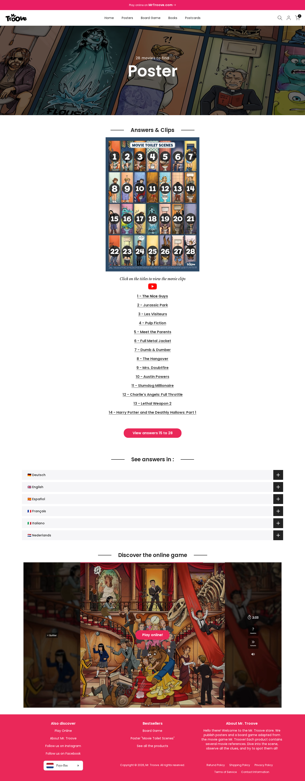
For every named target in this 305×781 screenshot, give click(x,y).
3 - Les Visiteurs (152, 314)
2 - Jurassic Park (152, 305)
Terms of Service (225, 772)
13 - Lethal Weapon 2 (152, 404)
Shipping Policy (239, 765)
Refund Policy (216, 765)
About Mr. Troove (63, 738)
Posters (127, 18)
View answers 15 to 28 (153, 433)
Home (109, 18)
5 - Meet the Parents (152, 332)
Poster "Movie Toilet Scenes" (153, 738)
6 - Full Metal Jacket (152, 341)
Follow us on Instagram (63, 746)
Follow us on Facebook (63, 753)
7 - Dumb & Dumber (152, 350)
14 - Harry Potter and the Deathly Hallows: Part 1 (152, 413)
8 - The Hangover (152, 359)
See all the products (152, 746)
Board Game (151, 18)
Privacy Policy (264, 765)
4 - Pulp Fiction (152, 323)
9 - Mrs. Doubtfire (152, 368)
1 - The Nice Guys (152, 296)
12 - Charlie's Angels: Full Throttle (153, 395)
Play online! (152, 634)
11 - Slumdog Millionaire (153, 386)
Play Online (63, 730)
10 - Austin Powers (152, 377)
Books (172, 18)
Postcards (193, 18)
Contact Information (255, 772)
